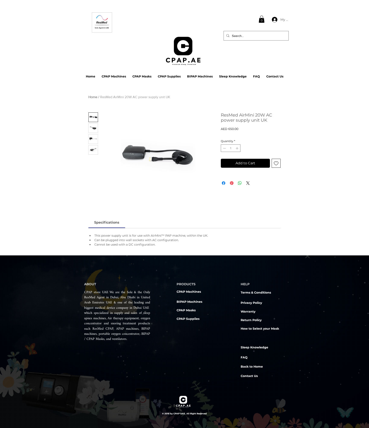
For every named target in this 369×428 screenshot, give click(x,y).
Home (92, 97)
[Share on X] (247, 183)
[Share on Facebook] (223, 183)
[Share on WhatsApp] (239, 183)
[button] (262, 19)
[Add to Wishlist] (276, 163)
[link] (106, 222)
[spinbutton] (231, 148)
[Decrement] (224, 148)
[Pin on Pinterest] (231, 183)
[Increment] (237, 148)
